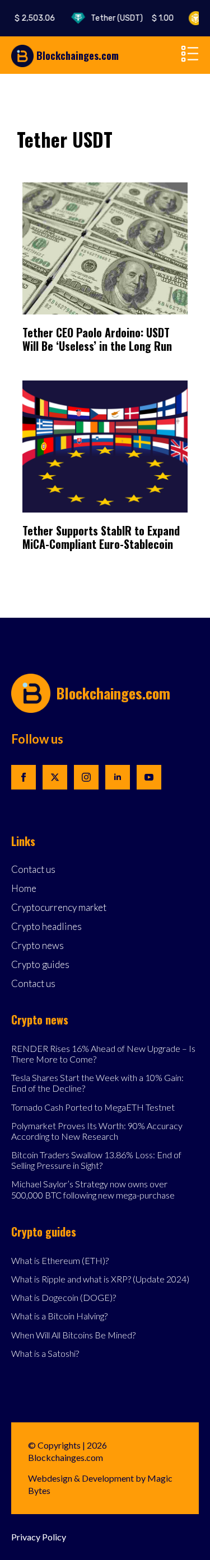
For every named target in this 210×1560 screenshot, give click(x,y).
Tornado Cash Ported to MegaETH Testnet (93, 1107)
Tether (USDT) (127, 18)
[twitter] (55, 777)
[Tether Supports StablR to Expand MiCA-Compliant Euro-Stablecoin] (105, 446)
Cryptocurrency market (58, 908)
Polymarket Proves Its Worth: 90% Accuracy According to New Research (97, 1130)
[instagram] (86, 777)
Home (23, 889)
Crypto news (37, 946)
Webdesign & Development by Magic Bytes (100, 1484)
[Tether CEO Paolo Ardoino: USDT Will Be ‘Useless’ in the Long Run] (105, 248)
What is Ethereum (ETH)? (60, 1260)
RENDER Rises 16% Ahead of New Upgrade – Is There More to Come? (103, 1053)
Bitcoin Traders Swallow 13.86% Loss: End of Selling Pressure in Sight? (96, 1160)
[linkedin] (117, 777)
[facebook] (23, 777)
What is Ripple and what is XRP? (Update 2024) (100, 1279)
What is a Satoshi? (45, 1353)
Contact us (33, 869)
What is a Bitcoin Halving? (59, 1315)
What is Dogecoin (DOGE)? (63, 1297)
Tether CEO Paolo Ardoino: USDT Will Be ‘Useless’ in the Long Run (97, 339)
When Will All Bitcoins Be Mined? (73, 1334)
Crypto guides (40, 965)
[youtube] (149, 777)
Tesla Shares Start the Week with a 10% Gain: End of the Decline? (97, 1082)
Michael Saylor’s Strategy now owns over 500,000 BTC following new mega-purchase (93, 1189)
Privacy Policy (38, 1536)
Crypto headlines (46, 927)
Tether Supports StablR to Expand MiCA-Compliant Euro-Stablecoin (101, 537)
